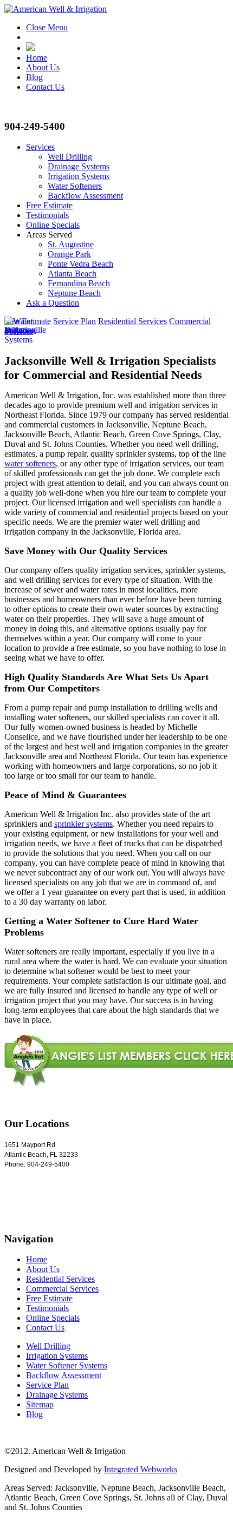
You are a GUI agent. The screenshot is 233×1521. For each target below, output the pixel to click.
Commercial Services (62, 1288)
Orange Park (69, 254)
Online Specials (53, 224)
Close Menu (47, 27)
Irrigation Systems (78, 176)
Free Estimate (49, 205)
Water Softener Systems (66, 1365)
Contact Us (45, 86)
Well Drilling (70, 156)
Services (40, 147)
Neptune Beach (74, 293)
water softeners (30, 463)
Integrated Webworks (140, 1469)
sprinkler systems (83, 823)
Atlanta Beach (72, 273)
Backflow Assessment (85, 195)
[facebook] (30, 47)
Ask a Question (52, 302)
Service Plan (74, 321)
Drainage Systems (78, 166)
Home (36, 57)
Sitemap (40, 1404)
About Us (43, 67)
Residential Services (132, 321)
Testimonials (47, 215)
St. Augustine (71, 244)
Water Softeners (75, 185)
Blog (34, 77)
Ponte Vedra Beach (80, 263)
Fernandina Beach (79, 283)
